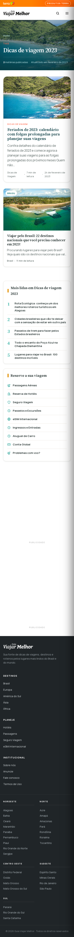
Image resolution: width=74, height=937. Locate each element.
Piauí (6, 843)
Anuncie (8, 771)
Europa (7, 689)
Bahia (6, 815)
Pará (42, 826)
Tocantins (46, 843)
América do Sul (12, 696)
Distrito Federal (12, 872)
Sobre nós (9, 765)
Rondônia (45, 832)
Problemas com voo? (26, 453)
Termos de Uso (12, 784)
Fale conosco (11, 777)
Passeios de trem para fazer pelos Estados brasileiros (37, 332)
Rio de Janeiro (48, 883)
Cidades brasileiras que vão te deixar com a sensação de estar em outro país (40, 320)
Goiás (6, 877)
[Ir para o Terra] (8, 3)
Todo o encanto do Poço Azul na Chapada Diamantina (36, 344)
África (6, 708)
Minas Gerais (47, 877)
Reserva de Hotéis (25, 394)
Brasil (6, 683)
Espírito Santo (48, 872)
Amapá (44, 815)
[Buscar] (57, 13)
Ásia (5, 702)
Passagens (10, 733)
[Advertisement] (37, 503)
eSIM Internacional (25, 419)
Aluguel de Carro (24, 436)
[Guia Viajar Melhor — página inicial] (16, 13)
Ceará (6, 821)
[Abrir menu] (67, 13)
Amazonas (46, 821)
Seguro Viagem (23, 402)
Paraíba (7, 832)
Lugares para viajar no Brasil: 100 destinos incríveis (36, 356)
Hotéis (7, 727)
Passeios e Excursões (27, 411)
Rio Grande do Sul (13, 912)
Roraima (44, 837)
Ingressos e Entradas (26, 427)
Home (6, 35)
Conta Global (21, 444)
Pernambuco (10, 837)
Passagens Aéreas (25, 385)
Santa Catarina (12, 918)
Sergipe (8, 853)
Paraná (7, 907)
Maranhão (9, 826)
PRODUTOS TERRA (58, 3)
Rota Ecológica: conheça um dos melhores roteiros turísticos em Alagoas (36, 307)
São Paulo (46, 888)
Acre (42, 810)
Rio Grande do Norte (15, 848)
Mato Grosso (11, 883)
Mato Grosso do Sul (15, 888)
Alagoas (8, 810)
